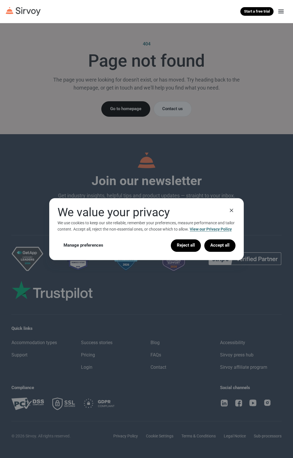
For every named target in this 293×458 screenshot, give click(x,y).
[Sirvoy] (23, 11)
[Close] (231, 210)
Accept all (219, 245)
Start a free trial (257, 11)
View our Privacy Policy (211, 229)
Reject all (186, 245)
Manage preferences (83, 245)
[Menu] (281, 11)
